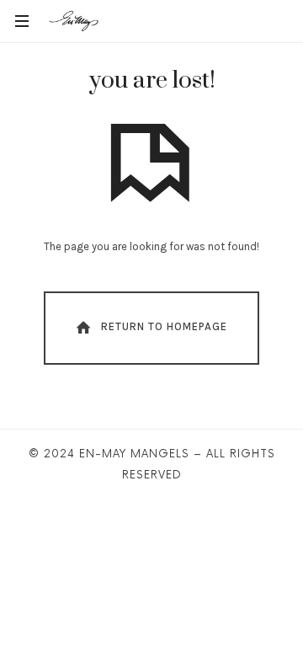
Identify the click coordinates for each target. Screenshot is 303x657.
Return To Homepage (164, 326)
